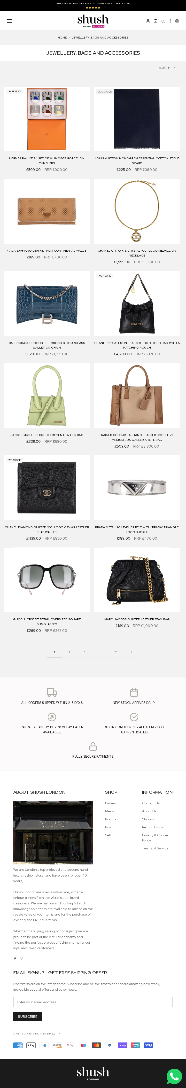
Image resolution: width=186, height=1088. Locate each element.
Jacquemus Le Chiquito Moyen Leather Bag (47, 435)
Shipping (148, 819)
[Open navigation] (9, 21)
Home (62, 37)
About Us (149, 811)
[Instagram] (177, 21)
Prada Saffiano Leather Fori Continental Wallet (47, 251)
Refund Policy (152, 827)
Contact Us (151, 803)
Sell (108, 835)
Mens (109, 811)
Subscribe (28, 1016)
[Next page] (131, 652)
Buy (108, 827)
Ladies (110, 803)
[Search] (163, 21)
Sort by (165, 68)
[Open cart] (155, 21)
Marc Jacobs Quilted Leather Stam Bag (137, 619)
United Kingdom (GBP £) (34, 1033)
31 (116, 652)
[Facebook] (170, 21)
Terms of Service (155, 848)
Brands (110, 819)
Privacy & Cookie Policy (155, 837)
